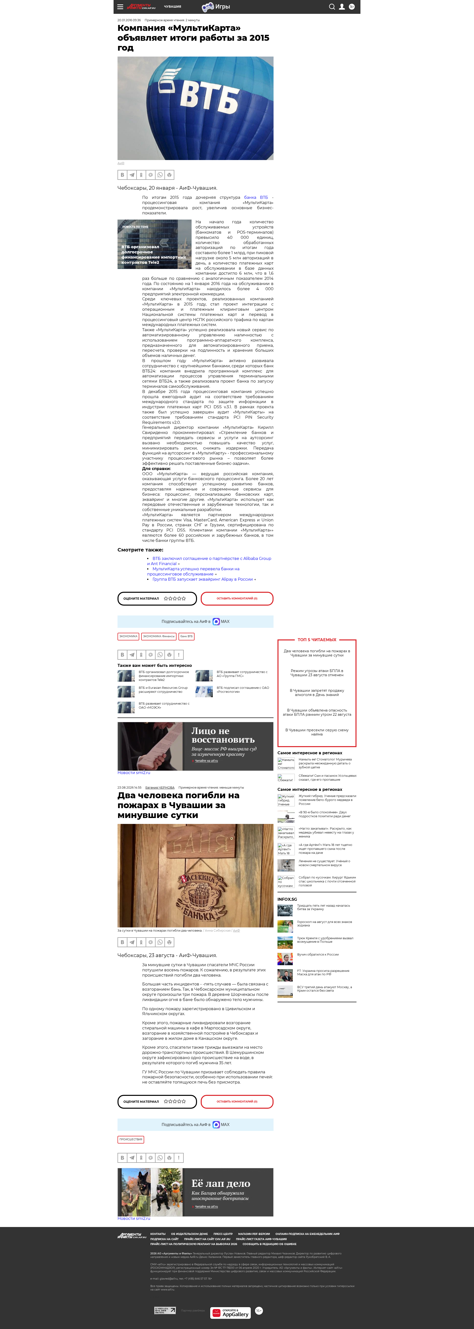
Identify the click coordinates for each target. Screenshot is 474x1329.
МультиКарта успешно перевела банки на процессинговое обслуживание (193, 571)
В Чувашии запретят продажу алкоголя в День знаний (317, 693)
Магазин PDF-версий (254, 1234)
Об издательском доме (189, 1234)
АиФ (121, 163)
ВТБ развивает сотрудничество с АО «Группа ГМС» (242, 674)
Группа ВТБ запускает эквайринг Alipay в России (203, 579)
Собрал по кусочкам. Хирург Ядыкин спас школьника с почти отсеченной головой (327, 881)
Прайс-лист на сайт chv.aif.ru (207, 1239)
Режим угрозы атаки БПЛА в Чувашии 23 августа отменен (317, 673)
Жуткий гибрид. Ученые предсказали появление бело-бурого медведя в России (327, 800)
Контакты (157, 1234)
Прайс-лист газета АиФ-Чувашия (261, 1239)
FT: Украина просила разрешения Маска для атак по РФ (323, 972)
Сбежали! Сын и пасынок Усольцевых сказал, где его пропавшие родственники (327, 779)
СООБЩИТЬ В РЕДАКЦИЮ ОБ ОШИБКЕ (269, 1244)
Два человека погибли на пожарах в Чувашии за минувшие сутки (317, 653)
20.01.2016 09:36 (129, 20)
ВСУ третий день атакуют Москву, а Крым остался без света (324, 988)
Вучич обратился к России (318, 954)
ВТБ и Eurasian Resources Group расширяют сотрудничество (163, 690)
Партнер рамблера (193, 1310)
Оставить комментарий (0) (237, 598)
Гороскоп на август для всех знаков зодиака (324, 923)
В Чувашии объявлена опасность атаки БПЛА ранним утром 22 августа (317, 712)
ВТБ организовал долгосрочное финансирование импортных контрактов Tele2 (164, 676)
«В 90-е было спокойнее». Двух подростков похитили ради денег (325, 814)
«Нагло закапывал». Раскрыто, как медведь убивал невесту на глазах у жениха (326, 832)
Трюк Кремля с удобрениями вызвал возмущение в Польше (325, 940)
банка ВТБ (258, 197)
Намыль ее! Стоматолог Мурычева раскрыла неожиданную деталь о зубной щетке (325, 763)
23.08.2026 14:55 (129, 787)
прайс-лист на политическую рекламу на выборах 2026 (193, 1244)
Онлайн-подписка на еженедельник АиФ (308, 1234)
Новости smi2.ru (134, 772)
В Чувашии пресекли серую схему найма (317, 732)
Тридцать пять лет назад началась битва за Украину (323, 907)
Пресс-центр (223, 1234)
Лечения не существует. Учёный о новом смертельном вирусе (324, 863)
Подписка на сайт (164, 1239)
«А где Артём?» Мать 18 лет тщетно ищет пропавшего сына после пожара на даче (325, 849)
